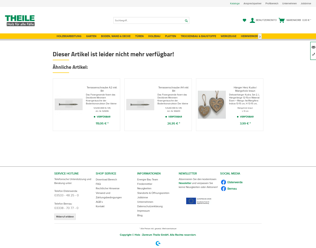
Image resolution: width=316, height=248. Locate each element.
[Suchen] (186, 20)
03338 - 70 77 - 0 (66, 208)
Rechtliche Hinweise (107, 188)
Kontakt (100, 206)
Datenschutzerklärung (150, 206)
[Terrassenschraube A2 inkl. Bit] (69, 105)
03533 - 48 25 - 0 (66, 195)
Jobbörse (306, 3)
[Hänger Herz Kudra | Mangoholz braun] (212, 105)
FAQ (98, 184)
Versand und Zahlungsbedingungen (109, 195)
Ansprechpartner (253, 3)
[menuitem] (273, 3)
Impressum (143, 210)
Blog (140, 215)
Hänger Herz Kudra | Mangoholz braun (245, 89)
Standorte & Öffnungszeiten (153, 193)
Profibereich (272, 3)
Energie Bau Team (147, 179)
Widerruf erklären (65, 216)
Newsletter (185, 183)
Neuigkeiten (144, 188)
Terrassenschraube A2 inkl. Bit (102, 89)
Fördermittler (144, 184)
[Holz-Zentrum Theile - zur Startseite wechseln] (25, 21)
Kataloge (235, 3)
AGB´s (99, 201)
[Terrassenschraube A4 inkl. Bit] (140, 105)
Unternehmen (289, 3)
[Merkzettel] (244, 20)
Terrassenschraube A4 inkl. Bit (173, 89)
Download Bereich (106, 179)
